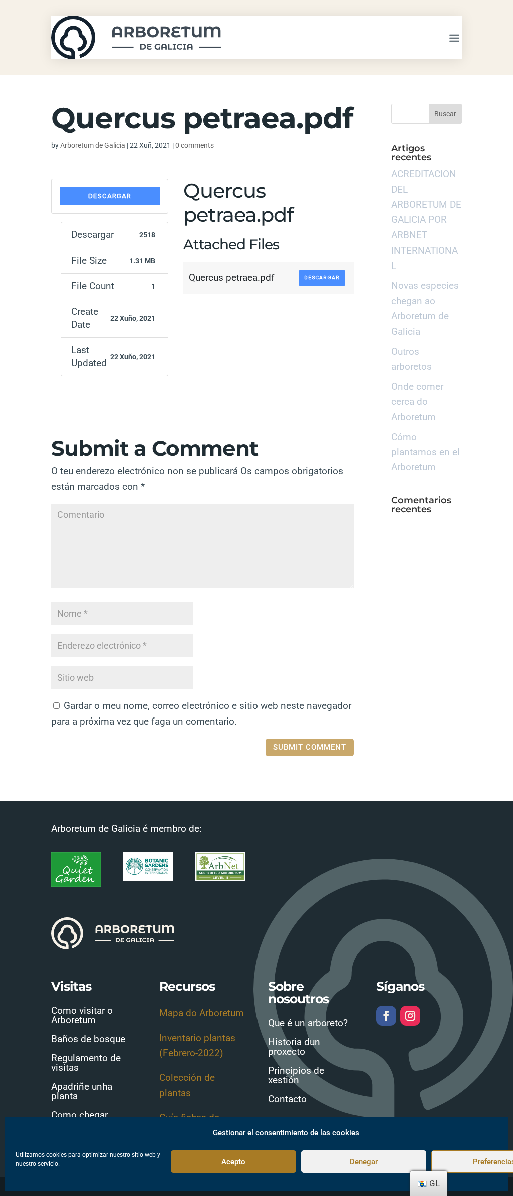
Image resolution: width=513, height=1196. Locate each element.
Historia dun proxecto (294, 1046)
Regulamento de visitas (86, 1062)
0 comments (194, 145)
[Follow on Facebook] (386, 1016)
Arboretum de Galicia (92, 145)
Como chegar (79, 1115)
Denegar (364, 1161)
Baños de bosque (88, 1039)
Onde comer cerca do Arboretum (417, 402)
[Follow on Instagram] (410, 1016)
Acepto (233, 1161)
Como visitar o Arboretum (82, 1015)
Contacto (287, 1099)
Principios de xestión (296, 1075)
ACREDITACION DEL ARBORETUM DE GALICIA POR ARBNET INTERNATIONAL (426, 219)
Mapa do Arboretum (201, 1013)
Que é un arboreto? (308, 1023)
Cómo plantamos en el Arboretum (425, 452)
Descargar (109, 196)
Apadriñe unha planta (81, 1091)
